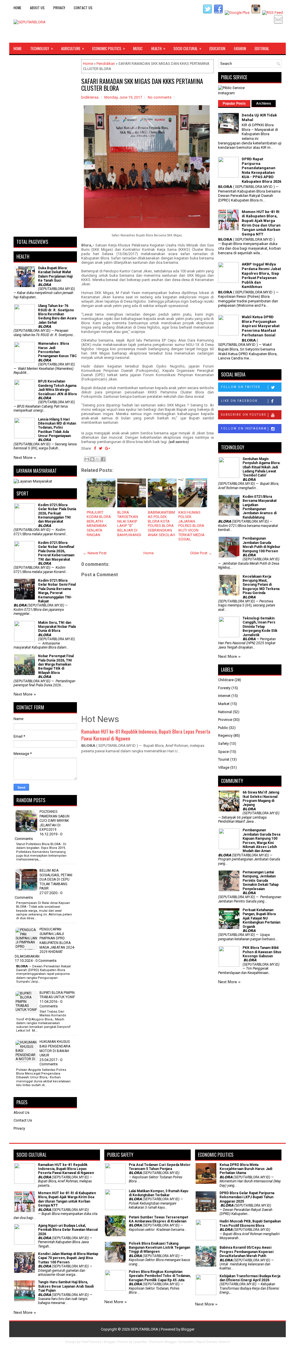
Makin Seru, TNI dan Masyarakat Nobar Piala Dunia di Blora (57, 627)
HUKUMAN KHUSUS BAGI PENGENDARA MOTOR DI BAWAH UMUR (54, 1048)
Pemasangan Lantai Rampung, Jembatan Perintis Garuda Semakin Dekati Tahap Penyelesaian (261, 880)
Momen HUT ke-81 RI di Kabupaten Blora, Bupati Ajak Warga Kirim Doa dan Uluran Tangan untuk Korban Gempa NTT (261, 223)
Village (223, 767)
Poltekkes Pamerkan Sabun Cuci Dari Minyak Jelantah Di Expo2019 (54, 821)
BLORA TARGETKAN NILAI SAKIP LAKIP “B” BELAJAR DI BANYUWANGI (129, 523)
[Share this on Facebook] (94, 448)
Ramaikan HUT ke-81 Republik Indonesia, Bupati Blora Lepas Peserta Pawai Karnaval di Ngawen (145, 735)
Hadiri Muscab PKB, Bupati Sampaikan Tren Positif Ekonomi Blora (250, 1223)
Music (138, 48)
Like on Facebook (239, 400)
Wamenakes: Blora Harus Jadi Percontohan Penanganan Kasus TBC (57, 350)
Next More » (25, 457)
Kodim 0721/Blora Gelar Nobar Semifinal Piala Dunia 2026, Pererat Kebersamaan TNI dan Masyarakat (56, 551)
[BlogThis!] (92, 459)
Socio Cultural (187, 48)
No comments (159, 97)
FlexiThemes (91, 1342)
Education (217, 48)
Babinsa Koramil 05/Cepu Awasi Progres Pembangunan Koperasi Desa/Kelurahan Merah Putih (246, 1252)
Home (17, 7)
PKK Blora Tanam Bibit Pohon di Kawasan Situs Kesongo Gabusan (262, 952)
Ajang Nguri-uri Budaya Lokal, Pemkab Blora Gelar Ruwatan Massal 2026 (68, 1230)
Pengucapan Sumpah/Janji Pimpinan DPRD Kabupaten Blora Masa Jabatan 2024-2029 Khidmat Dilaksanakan (45, 942)
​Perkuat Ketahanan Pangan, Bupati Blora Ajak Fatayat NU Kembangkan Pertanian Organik (261, 918)
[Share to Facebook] (103, 459)
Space (223, 751)
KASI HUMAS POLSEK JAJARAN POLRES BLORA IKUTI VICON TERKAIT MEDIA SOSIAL (191, 526)
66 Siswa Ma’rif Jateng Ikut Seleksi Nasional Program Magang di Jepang (261, 798)
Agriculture (72, 48)
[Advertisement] (45, 145)
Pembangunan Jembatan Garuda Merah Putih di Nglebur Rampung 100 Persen (261, 544)
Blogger (187, 1329)
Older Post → (201, 553)
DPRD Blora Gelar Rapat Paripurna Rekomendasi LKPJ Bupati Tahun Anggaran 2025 (247, 1197)
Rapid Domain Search (213, 1342)
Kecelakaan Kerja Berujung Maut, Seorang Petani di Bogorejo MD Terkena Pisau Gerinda (261, 584)
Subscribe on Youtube (243, 414)
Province (225, 719)
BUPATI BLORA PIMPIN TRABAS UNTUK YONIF (57, 995)
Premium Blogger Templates (171, 1342)
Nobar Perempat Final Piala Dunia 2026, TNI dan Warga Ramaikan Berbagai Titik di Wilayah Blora (56, 664)
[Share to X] (98, 459)
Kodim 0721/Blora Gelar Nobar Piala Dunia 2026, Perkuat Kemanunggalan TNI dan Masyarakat (57, 513)
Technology (41, 48)
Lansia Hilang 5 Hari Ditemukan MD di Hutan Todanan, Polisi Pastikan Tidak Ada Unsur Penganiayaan (57, 427)
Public (223, 728)
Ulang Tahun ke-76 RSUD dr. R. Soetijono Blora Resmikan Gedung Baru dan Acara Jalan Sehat (57, 314)
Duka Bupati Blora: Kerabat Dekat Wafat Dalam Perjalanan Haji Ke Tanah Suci (55, 274)
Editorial (262, 48)
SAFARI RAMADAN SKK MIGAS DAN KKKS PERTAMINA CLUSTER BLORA (142, 84)
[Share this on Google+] (107, 448)
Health (158, 48)
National (225, 712)
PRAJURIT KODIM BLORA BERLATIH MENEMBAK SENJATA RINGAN (99, 523)
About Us (37, 7)
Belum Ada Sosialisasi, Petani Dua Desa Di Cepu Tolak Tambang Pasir (55, 879)
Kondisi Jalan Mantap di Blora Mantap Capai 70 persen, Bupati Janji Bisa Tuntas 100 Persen (68, 1258)
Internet (224, 696)
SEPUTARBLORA (144, 1329)
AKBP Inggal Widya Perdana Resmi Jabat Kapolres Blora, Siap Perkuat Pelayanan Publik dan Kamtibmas (261, 275)
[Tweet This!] (100, 448)
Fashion (240, 48)
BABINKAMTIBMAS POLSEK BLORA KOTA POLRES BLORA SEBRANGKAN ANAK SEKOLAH (161, 523)
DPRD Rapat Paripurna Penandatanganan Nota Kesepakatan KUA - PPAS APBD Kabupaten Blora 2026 (261, 170)
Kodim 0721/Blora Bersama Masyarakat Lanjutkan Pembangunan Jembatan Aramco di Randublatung (260, 507)
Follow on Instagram (244, 428)
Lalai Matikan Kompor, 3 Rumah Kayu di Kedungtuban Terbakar (158, 1193)
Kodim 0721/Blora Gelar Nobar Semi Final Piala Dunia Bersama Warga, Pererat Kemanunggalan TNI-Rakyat (57, 591)
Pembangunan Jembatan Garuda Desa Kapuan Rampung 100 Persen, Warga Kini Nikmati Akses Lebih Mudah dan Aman (261, 840)
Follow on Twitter (240, 387)
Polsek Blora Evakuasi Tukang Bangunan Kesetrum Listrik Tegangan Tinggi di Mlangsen (159, 1247)
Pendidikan (106, 63)
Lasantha (140, 1342)
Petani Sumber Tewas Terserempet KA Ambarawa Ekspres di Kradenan (158, 1219)
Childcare (226, 680)
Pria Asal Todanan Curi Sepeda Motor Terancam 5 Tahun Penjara (159, 1167)
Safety (223, 743)
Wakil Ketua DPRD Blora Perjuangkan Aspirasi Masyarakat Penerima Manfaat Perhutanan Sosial (260, 326)
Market (224, 704)
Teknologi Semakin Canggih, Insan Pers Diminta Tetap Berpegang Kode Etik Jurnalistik (260, 626)
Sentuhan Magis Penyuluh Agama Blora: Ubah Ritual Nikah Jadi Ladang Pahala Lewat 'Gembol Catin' (261, 467)
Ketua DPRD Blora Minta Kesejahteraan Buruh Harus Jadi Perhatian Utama (246, 1169)
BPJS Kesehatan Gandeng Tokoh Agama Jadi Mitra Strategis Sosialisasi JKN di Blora (57, 387)
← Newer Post (95, 553)
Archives (263, 103)
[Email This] (87, 459)
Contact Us (83, 7)
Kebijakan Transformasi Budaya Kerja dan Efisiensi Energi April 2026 (250, 1278)
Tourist (223, 759)
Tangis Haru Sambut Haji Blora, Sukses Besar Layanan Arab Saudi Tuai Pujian (66, 1286)
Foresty (224, 688)
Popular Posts (234, 103)
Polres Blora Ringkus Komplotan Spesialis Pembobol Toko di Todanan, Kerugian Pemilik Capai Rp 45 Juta (160, 1276)
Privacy (59, 7)
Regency (225, 735)
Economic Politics (108, 48)
